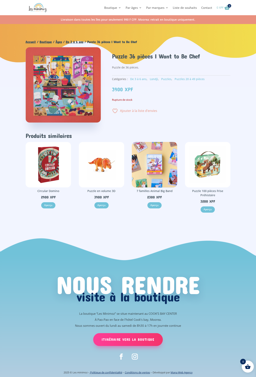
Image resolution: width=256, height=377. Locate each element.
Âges (59, 42)
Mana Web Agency (182, 372)
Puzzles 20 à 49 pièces (190, 79)
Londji (154, 79)
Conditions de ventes (137, 372)
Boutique (110, 8)
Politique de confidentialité (106, 372)
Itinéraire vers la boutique (128, 339)
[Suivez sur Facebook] (121, 357)
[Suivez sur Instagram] (135, 357)
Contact (206, 8)
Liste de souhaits (185, 8)
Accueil (31, 42)
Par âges (132, 8)
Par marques (155, 8)
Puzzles (166, 79)
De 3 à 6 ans (74, 42)
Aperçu (48, 205)
